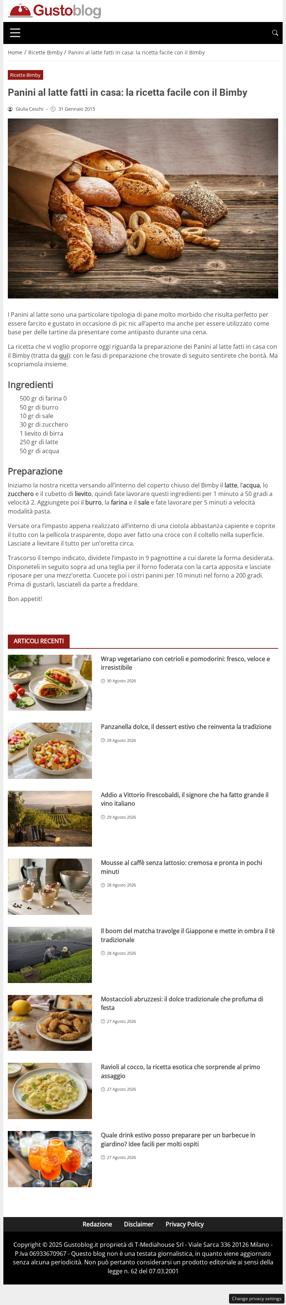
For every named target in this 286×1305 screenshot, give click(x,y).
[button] (275, 33)
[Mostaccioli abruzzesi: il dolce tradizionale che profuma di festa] (50, 1023)
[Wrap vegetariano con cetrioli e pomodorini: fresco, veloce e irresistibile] (50, 683)
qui (63, 355)
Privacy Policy (185, 1224)
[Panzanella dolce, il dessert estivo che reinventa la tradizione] (50, 751)
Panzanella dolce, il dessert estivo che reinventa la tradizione (186, 727)
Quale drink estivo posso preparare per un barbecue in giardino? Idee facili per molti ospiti (178, 1139)
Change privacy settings (257, 1298)
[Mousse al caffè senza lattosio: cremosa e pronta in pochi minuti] (50, 887)
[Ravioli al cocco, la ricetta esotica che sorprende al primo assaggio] (50, 1091)
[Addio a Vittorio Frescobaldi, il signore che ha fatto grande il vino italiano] (50, 819)
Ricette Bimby (25, 75)
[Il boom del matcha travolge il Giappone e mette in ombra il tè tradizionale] (50, 955)
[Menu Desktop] (15, 33)
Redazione (97, 1224)
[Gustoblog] (54, 10)
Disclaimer (139, 1224)
